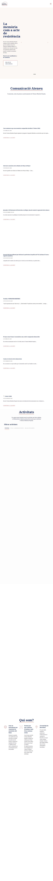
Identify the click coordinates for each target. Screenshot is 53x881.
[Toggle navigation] (43, 3)
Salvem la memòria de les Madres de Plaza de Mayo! (16, 165)
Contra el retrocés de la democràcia (12, 359)
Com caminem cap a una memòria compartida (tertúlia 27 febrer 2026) (21, 128)
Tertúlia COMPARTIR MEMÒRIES (11, 298)
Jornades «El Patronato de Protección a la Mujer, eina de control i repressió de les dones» (26, 210)
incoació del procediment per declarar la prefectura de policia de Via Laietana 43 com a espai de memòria (26, 255)
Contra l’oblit (8, 396)
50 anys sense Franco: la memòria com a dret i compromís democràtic (21, 336)
